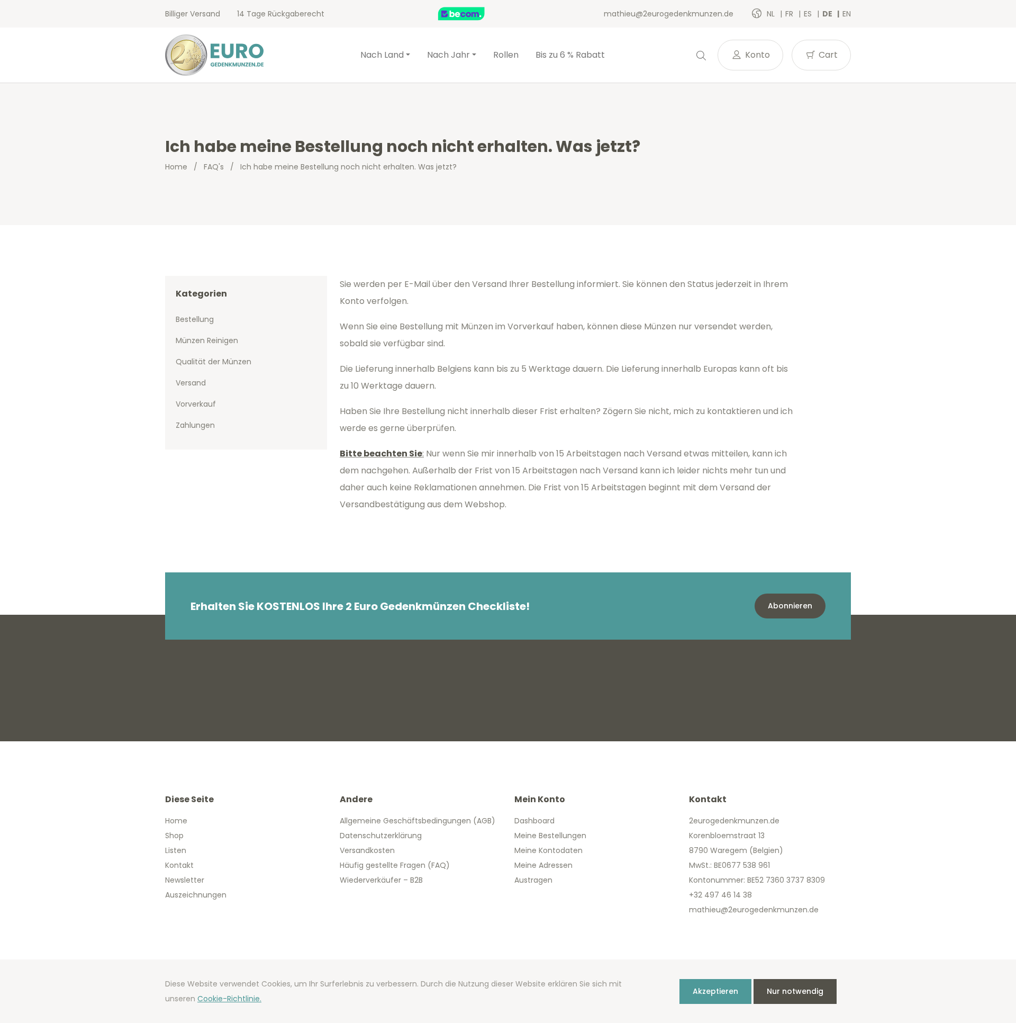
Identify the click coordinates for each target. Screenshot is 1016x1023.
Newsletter (184, 880)
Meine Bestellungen (550, 835)
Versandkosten (367, 850)
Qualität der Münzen (213, 361)
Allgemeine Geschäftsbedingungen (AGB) (417, 820)
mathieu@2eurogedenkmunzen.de (668, 13)
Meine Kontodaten (548, 850)
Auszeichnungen (195, 895)
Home (176, 166)
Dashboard (534, 820)
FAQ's (214, 166)
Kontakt (179, 865)
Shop (174, 835)
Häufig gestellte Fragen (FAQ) (395, 865)
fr (790, 13)
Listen (175, 850)
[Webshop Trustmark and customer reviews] (472, 13)
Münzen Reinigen (207, 340)
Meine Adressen (543, 865)
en (846, 13)
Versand (191, 383)
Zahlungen (195, 425)
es (809, 13)
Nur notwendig (795, 991)
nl (772, 13)
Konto (756, 55)
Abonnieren (790, 605)
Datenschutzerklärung (381, 835)
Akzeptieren (715, 991)
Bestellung (195, 319)
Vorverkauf (196, 404)
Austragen (533, 880)
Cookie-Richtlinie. (229, 998)
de (828, 13)
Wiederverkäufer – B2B (381, 880)
